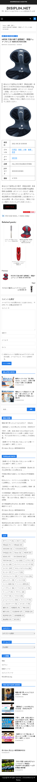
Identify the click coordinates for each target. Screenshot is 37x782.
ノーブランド (8, 588)
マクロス (18, 596)
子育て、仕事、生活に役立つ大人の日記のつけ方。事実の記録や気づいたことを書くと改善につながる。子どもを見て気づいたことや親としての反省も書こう (24, 723)
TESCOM (7, 561)
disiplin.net (18, 8)
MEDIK (14, 158)
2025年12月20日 (20, 385)
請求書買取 (19, 615)
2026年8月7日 (20, 770)
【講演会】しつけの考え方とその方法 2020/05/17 (18, 427)
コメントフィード (7, 673)
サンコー (7, 572)
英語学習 (7, 615)
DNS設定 (7, 553)
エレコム (7, 564)
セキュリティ (8, 580)
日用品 (9, 36)
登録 (3, 661)
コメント (5, 308)
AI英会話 (18, 545)
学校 (26, 608)
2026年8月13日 (20, 740)
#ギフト (21, 541)
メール (5, 340)
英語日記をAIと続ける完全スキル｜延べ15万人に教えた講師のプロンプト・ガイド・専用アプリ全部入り (18, 525)
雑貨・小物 (15, 36)
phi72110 (5, 44)
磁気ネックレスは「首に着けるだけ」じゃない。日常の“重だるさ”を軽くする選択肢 (25, 380)
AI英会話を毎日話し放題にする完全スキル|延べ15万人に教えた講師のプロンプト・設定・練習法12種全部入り (18, 516)
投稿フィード (6, 669)
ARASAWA (7, 549)
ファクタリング (23, 588)
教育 (6, 612)
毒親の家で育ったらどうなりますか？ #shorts (17, 423)
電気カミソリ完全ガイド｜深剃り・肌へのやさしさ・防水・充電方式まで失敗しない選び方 (24, 395)
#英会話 (7, 545)
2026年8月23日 (20, 696)
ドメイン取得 (8, 584)
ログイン (5, 665)
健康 (5, 608)
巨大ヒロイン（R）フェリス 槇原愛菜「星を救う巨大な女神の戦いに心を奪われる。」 (18, 469)
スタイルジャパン (10, 576)
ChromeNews (27, 778)
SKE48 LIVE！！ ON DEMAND (14, 557)
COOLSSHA (20, 549)
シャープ (18, 572)
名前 (4, 333)
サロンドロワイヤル (23, 568)
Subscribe (34, 18)
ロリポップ (25, 604)
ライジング (26, 600)
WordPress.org (7, 677)
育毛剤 (29, 612)
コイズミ (7, 568)
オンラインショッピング (23, 564)
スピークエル (26, 576)
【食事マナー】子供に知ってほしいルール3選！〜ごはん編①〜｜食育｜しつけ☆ (25, 736)
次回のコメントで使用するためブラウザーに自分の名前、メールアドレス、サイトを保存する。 (19, 356)
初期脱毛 (15, 608)
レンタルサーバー (10, 604)
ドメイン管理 (23, 584)
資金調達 (7, 619)
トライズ (21, 580)
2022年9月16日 (12, 44)
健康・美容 (4, 36)
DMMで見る (10, 207)
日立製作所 (17, 612)
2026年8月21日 (20, 711)
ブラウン (20, 592)
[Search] (30, 18)
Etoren (17, 553)
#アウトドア (8, 541)
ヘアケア (7, 596)
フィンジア (8, 592)
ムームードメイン (10, 600)
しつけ (18, 561)
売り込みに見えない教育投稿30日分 (13, 448)
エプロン (29, 561)
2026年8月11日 (6, 752)
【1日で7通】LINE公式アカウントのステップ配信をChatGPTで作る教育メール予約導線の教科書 (25, 764)
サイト (4, 347)
